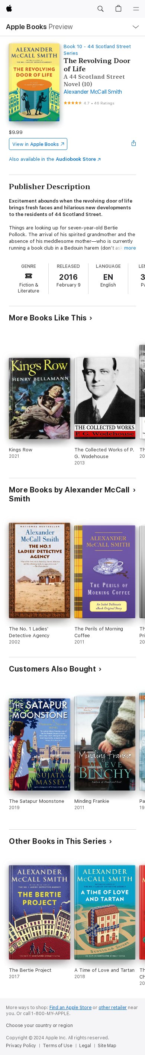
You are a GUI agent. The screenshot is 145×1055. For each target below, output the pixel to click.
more (130, 248)
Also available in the (52, 159)
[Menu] (136, 9)
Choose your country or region (39, 1025)
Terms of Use (57, 1045)
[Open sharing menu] (134, 144)
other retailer (113, 1007)
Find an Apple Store (70, 1007)
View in (35, 144)
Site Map (107, 1045)
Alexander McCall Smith (93, 91)
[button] (100, 9)
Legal (85, 1045)
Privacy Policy (21, 1045)
